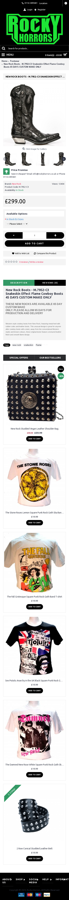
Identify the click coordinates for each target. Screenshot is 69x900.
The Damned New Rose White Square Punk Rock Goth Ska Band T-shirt (35, 764)
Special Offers (18, 357)
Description (18, 283)
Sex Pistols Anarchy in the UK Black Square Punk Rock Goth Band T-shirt (35, 680)
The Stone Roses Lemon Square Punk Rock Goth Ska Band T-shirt (35, 512)
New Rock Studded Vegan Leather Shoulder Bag (34, 428)
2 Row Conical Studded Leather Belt (34, 848)
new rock (17, 345)
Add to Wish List (22, 253)
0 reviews (23, 262)
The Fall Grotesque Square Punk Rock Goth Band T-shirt (34, 596)
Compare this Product (46, 253)
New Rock (16, 184)
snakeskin (28, 345)
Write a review (36, 262)
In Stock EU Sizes (15, 219)
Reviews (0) (50, 283)
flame (38, 345)
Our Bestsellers (50, 357)
